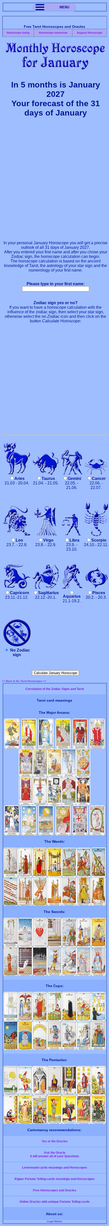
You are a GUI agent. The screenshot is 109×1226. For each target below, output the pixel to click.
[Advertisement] (54, 181)
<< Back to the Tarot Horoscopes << (24, 681)
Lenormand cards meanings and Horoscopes (54, 1167)
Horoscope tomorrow (53, 32)
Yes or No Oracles (55, 1141)
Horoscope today (18, 32)
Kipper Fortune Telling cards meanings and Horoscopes (54, 1179)
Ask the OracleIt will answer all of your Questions (54, 1154)
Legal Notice (54, 1221)
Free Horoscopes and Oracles (54, 1190)
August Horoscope (89, 32)
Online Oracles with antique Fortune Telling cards (55, 1201)
